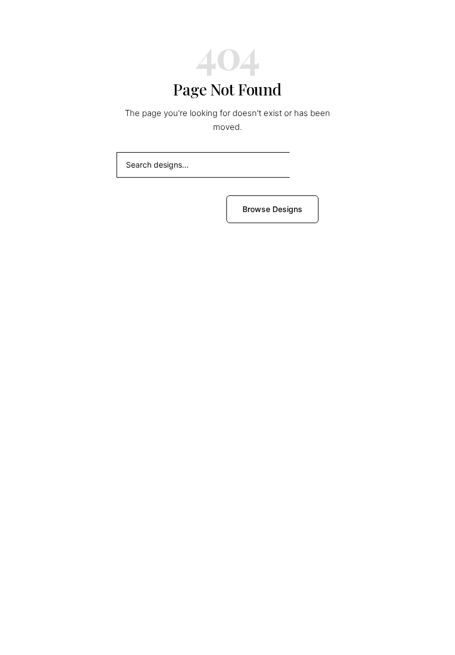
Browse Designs (272, 209)
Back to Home (178, 209)
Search (314, 164)
